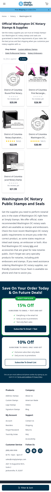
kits (31, 246)
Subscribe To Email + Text (25, 329)
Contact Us (30, 421)
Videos (28, 405)
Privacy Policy (37, 377)
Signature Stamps (13, 409)
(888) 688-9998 (11, 450)
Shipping (29, 425)
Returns (29, 430)
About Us (29, 396)
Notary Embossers (35, 53)
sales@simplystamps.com (16, 459)
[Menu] (4, 3)
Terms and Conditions (24, 377)
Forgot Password (12, 430)
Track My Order (12, 434)
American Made (32, 400)
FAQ (27, 434)
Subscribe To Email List (25, 362)
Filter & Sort (27, 487)
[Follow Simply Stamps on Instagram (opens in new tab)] (40, 450)
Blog (27, 409)
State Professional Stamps (15, 53)
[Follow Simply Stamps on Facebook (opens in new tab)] (28, 450)
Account (9, 421)
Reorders (9, 425)
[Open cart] (46, 3)
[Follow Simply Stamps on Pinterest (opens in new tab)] (34, 450)
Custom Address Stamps (27, 49)
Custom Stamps (12, 400)
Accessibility (30, 439)
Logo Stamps (11, 405)
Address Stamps (12, 396)
